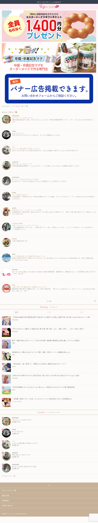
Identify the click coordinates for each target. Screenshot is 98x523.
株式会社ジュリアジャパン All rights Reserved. (14, 513)
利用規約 (5, 501)
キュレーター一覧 (9, 476)
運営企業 (5, 496)
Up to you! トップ (8, 106)
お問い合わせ (7, 506)
